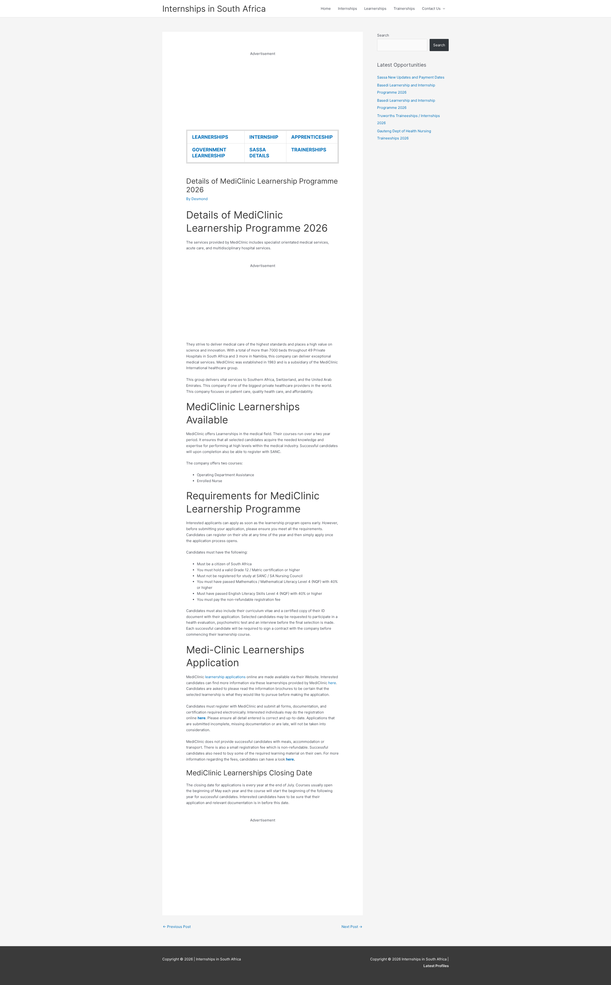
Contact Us (431, 8)
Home (326, 8)
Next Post (352, 926)
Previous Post (177, 926)
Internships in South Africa (214, 9)
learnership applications (225, 677)
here (332, 683)
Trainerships (404, 8)
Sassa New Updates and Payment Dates (410, 77)
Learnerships (375, 8)
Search (383, 35)
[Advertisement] (262, 90)
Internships (347, 8)
